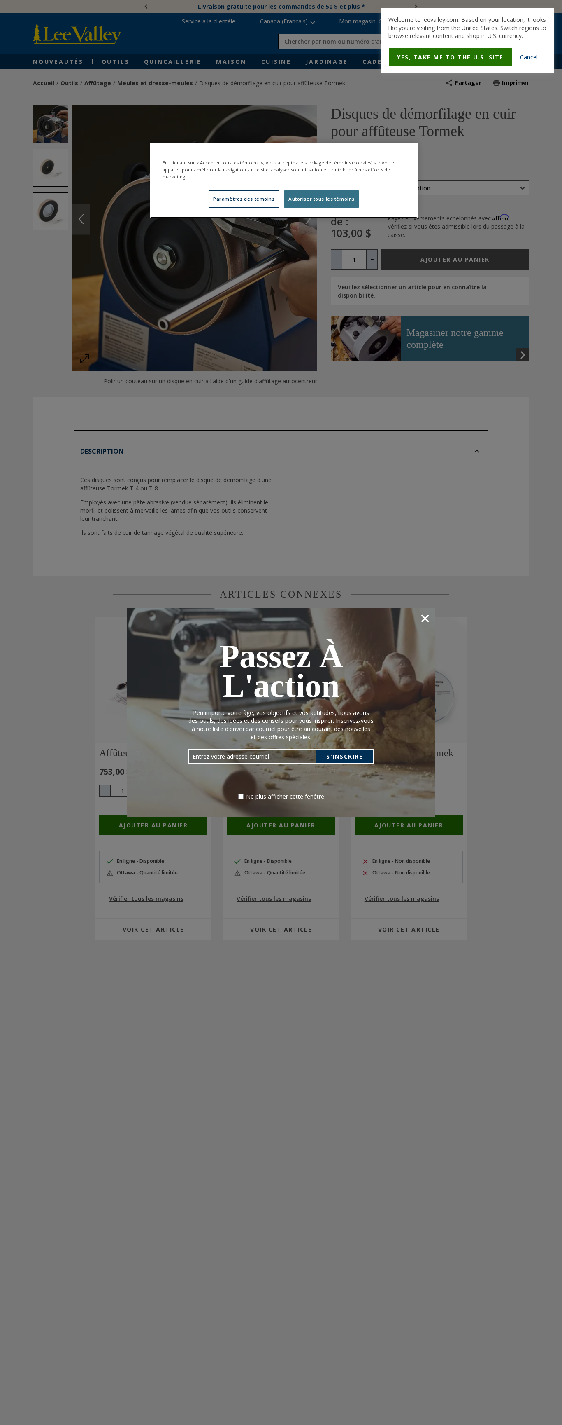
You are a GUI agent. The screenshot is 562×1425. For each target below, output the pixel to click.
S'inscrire (344, 756)
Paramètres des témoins (244, 199)
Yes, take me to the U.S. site (450, 57)
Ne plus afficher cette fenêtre (285, 796)
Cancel (529, 57)
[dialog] (467, 40)
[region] (284, 180)
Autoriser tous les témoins (321, 199)
